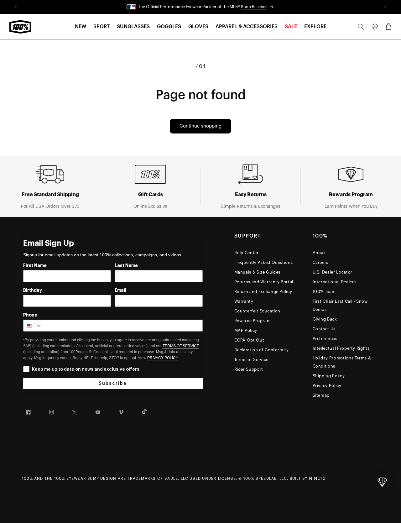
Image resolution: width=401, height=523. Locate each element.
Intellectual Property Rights (341, 348)
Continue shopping (200, 126)
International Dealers (334, 282)
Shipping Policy (329, 376)
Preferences (325, 339)
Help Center (246, 253)
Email (120, 290)
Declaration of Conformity (261, 350)
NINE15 (317, 478)
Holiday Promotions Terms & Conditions (342, 362)
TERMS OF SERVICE (181, 346)
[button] (80, 27)
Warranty (243, 301)
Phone (30, 315)
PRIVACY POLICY (162, 358)
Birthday (32, 290)
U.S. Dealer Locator (332, 272)
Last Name (126, 266)
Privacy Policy (327, 386)
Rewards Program (252, 321)
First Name (35, 266)
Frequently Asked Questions (263, 262)
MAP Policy (246, 330)
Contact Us (324, 329)
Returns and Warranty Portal (264, 282)
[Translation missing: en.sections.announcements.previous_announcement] (15, 7)
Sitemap (321, 395)
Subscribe (113, 383)
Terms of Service (251, 360)
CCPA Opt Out (249, 340)
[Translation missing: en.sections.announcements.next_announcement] (385, 7)
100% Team (324, 292)
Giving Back (325, 319)
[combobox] (32, 325)
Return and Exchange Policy (263, 292)
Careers (321, 262)
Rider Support (248, 369)
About (319, 253)
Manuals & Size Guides (257, 272)
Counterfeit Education (257, 311)
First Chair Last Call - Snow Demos (340, 305)
